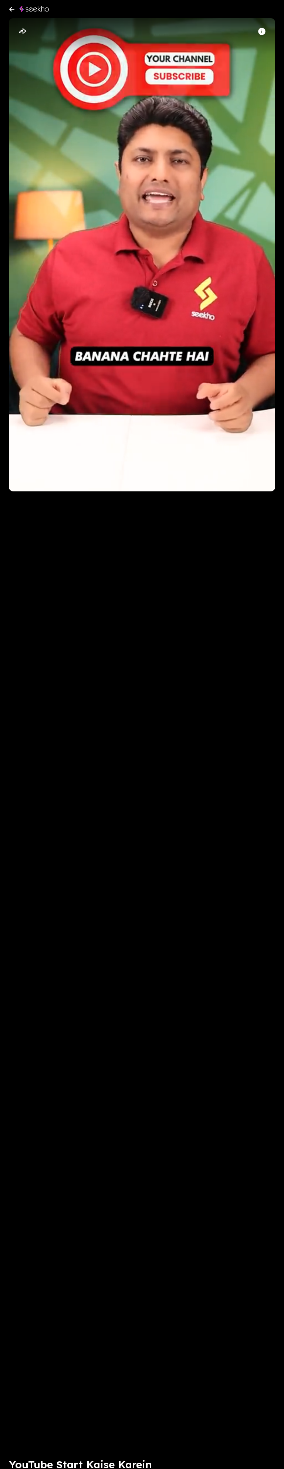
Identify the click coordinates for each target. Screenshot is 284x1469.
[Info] (261, 31)
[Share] (22, 31)
